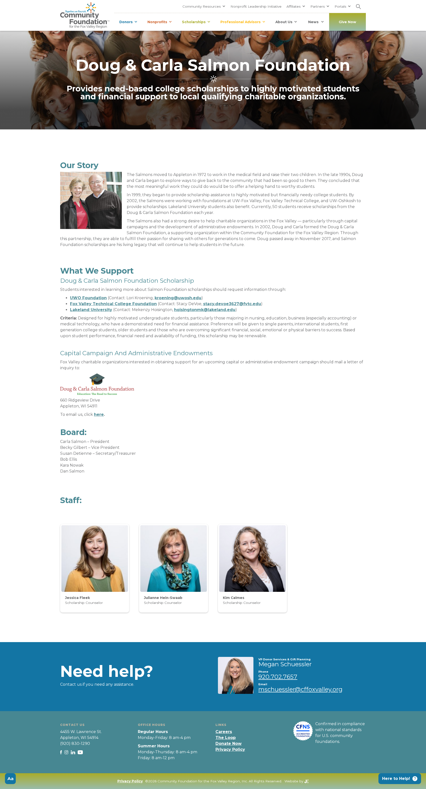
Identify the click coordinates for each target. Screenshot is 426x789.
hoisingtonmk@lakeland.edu (204, 309)
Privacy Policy (230, 749)
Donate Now (228, 743)
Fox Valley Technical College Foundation (113, 303)
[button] (204, 6)
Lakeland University (91, 309)
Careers (223, 731)
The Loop (225, 737)
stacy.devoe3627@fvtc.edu (232, 303)
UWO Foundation (88, 298)
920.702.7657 (277, 676)
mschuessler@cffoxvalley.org (300, 689)
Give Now (347, 22)
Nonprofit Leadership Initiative (256, 6)
